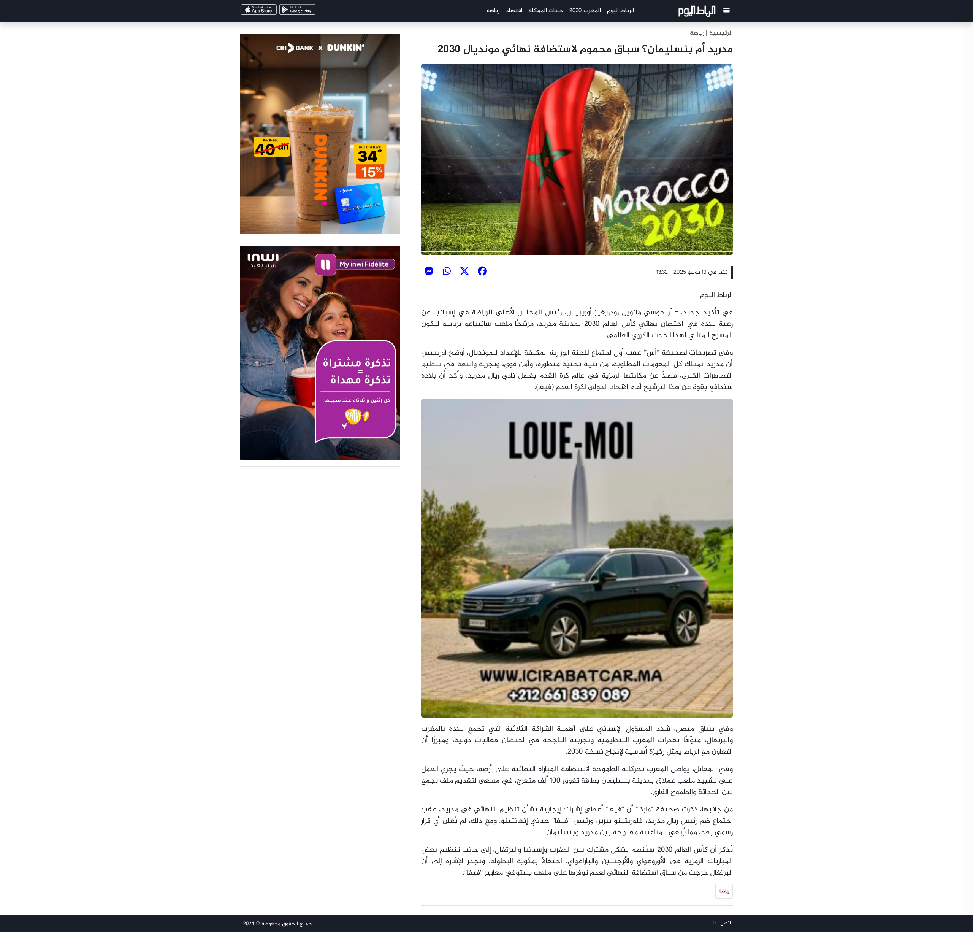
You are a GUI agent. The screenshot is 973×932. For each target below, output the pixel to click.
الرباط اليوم (620, 11)
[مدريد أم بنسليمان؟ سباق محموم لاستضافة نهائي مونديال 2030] (577, 159)
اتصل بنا (722, 923)
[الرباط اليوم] (698, 13)
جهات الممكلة (545, 11)
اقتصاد (514, 11)
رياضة (493, 11)
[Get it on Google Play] (310, 12)
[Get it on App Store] (271, 12)
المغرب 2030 (585, 11)
